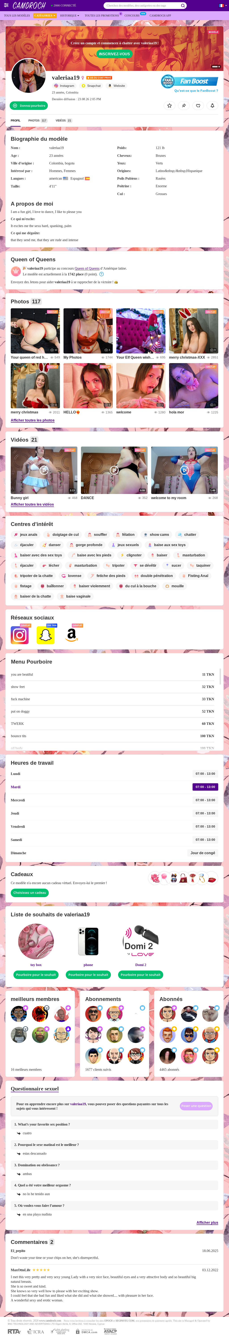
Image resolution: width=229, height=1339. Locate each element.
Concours (132, 15)
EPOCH (108, 1321)
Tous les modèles (17, 15)
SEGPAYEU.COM (125, 1321)
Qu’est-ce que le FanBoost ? (196, 90)
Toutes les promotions (102, 15)
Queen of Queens (87, 268)
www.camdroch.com (50, 1320)
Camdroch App (160, 15)
